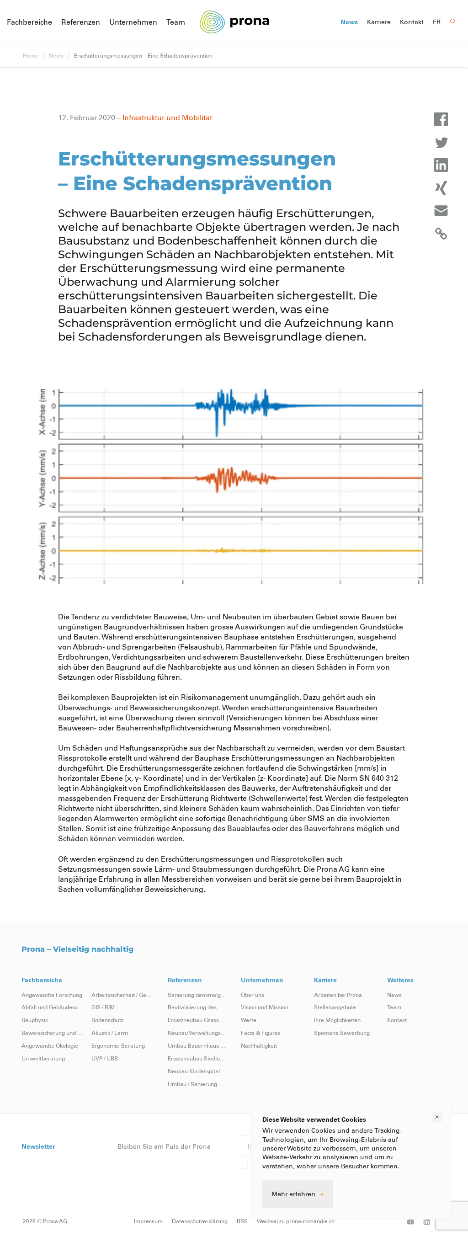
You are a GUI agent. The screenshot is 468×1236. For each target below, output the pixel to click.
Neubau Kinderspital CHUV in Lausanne (197, 1071)
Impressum (148, 1221)
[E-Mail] (441, 211)
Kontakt (412, 22)
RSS (242, 1221)
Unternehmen (133, 22)
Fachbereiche (29, 22)
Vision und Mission (264, 1007)
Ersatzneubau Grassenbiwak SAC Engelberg (197, 1019)
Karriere (379, 22)
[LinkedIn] (441, 165)
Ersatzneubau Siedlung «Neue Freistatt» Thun (197, 1058)
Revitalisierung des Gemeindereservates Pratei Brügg (197, 1007)
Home (30, 55)
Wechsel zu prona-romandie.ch (296, 1221)
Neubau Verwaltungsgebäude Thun (197, 1032)
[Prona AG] (234, 21)
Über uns (252, 994)
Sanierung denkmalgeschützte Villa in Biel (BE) (197, 994)
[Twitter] (441, 142)
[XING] (441, 188)
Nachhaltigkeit (259, 1045)
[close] (437, 1117)
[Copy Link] (441, 233)
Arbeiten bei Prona (338, 994)
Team (175, 22)
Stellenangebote (335, 1007)
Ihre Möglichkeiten (337, 1019)
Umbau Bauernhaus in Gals (197, 1045)
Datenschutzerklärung (200, 1221)
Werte (248, 1019)
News (349, 22)
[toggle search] (453, 22)
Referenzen (80, 22)
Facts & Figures (261, 1032)
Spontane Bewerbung (342, 1032)
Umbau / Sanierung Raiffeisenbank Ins (197, 1083)
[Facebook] (441, 119)
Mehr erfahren (293, 1193)
